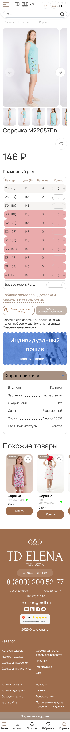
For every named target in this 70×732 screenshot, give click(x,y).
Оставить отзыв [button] (30, 300)
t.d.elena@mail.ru (35, 602)
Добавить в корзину (35, 716)
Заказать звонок (35, 573)
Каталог (8, 641)
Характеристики (22, 376)
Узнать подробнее (35, 358)
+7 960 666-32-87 (51, 590)
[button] (60, 72)
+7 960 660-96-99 (18, 590)
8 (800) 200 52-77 (35, 582)
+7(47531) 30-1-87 (35, 596)
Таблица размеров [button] (19, 294)
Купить (19, 511)
